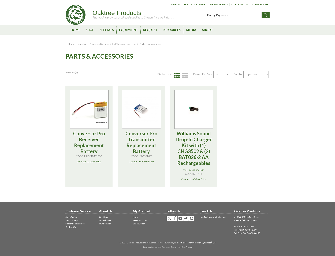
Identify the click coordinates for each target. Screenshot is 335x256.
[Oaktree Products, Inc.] (75, 15)
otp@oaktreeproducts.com (213, 217)
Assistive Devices (99, 43)
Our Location (105, 223)
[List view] (184, 76)
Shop (90, 30)
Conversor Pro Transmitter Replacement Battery (141, 142)
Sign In (175, 4)
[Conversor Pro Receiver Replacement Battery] (89, 109)
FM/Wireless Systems (124, 43)
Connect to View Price (89, 161)
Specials (107, 30)
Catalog (82, 43)
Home (75, 30)
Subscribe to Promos (75, 223)
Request (150, 30)
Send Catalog (71, 220)
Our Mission (105, 220)
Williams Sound (193, 170)
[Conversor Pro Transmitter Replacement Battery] (141, 109)
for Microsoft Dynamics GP (195, 242)
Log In (135, 217)
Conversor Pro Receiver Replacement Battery (89, 142)
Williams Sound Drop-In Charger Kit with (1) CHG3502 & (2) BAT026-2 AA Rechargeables (194, 148)
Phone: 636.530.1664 (244, 226)
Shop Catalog (71, 217)
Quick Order (239, 4)
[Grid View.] (176, 76)
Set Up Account (194, 4)
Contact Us (260, 4)
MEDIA (191, 30)
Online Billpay (218, 4)
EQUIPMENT (128, 30)
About (207, 30)
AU (186, 218)
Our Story (103, 217)
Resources (172, 30)
